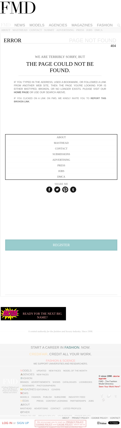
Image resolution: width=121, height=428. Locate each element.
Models (37, 25)
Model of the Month (75, 371)
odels (26, 370)
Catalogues (69, 382)
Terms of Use (28, 416)
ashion (26, 378)
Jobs (89, 30)
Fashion (36, 397)
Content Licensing (57, 401)
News (19, 25)
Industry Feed (77, 397)
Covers (55, 389)
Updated (41, 371)
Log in (7, 423)
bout (25, 404)
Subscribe (60, 397)
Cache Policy (65, 424)
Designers (28, 385)
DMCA (99, 30)
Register (61, 245)
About (5, 30)
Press (80, 30)
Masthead (20, 30)
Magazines (82, 25)
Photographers (46, 385)
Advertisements (40, 382)
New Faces (55, 371)
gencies (27, 374)
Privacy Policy (46, 416)
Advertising (65, 30)
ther (25, 412)
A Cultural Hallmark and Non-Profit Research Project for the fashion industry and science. (10, 389)
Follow (103, 423)
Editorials (43, 389)
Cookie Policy (83, 416)
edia (24, 400)
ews (24, 393)
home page (21, 92)
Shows (56, 382)
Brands (24, 382)
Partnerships (78, 401)
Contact (36, 30)
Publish (47, 397)
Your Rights (65, 416)
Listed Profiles (72, 408)
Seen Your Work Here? (109, 386)
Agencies (58, 25)
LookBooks (85, 382)
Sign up (23, 423)
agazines (28, 389)
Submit (49, 30)
